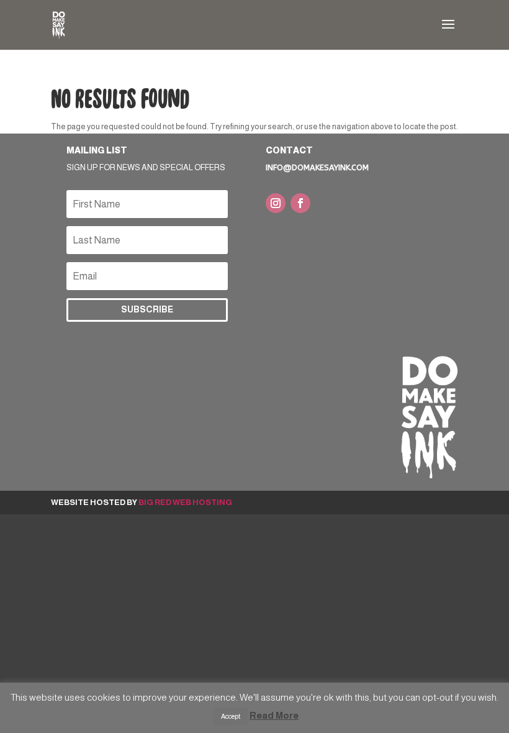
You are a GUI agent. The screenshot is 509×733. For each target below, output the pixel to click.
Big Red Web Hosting (185, 502)
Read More (274, 715)
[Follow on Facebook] (300, 203)
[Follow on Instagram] (276, 203)
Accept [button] (230, 716)
